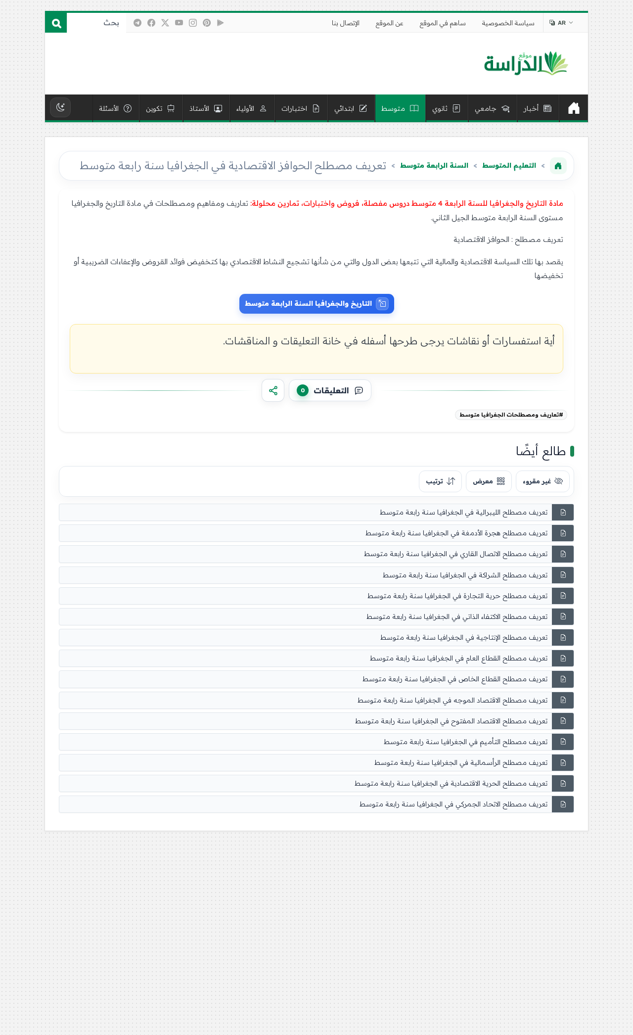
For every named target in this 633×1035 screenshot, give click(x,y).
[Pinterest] (206, 23)
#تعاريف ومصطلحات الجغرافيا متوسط (511, 414)
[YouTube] (179, 23)
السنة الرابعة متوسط (434, 165)
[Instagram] (192, 23)
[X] (165, 23)
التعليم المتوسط (509, 165)
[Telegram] (137, 23)
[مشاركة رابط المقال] (273, 390)
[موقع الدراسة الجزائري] (526, 63)
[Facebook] (151, 23)
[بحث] (56, 23)
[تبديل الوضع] (60, 107)
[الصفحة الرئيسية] (558, 165)
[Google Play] (220, 23)
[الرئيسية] (573, 108)
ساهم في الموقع (443, 23)
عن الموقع (390, 23)
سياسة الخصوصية (508, 23)
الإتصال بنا (346, 23)
